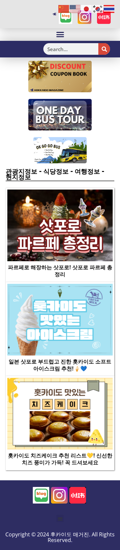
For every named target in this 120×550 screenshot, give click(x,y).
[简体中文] (64, 8)
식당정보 (56, 171)
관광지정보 (21, 171)
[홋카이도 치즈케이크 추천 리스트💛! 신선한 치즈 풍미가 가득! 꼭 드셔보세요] (60, 413)
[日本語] (86, 8)
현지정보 (18, 177)
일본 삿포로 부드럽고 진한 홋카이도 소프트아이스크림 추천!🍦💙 (60, 365)
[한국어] (98, 8)
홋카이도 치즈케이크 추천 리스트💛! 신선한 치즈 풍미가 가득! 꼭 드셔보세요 (60, 459)
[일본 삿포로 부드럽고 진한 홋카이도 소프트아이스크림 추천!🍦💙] (60, 319)
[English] (75, 8)
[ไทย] (109, 8)
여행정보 (87, 171)
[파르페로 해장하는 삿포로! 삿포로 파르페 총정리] (60, 225)
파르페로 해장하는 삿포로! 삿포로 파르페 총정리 (60, 271)
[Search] (104, 49)
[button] (60, 34)
